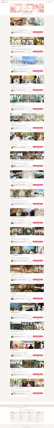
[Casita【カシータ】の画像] (27, 231)
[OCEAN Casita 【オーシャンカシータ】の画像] (27, 364)
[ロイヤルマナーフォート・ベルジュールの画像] (27, 136)
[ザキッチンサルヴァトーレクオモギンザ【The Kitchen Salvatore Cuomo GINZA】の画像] (27, 155)
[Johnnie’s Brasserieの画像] (27, 98)
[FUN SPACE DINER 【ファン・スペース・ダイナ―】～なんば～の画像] (27, 269)
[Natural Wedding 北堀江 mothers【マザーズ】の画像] (27, 326)
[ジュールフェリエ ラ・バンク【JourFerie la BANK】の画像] (27, 212)
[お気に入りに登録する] (42, 27)
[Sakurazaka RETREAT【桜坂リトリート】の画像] (27, 193)
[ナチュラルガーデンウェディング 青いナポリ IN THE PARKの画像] (27, 79)
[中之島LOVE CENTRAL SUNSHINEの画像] (27, 117)
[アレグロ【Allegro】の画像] (27, 288)
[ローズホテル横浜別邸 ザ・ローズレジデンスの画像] (27, 250)
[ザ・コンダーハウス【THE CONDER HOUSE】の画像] (27, 383)
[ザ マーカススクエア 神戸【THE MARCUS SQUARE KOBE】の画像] (27, 60)
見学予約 (38, 53)
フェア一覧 (38, 51)
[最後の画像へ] (43, 21)
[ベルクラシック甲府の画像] (27, 22)
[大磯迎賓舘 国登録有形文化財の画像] (27, 307)
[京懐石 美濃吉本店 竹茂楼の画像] (27, 345)
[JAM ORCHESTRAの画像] (27, 174)
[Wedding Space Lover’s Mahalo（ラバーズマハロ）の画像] (27, 41)
